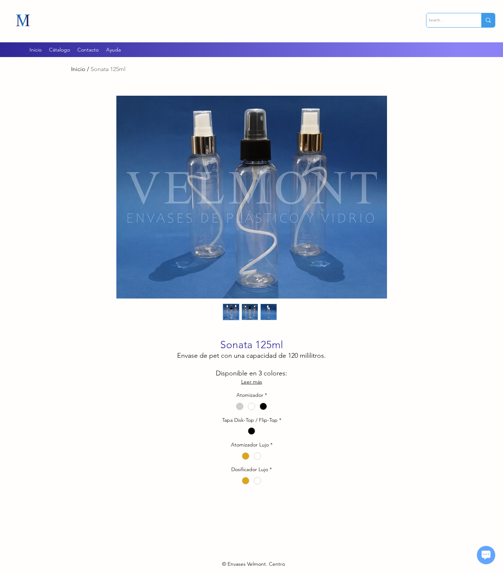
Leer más (251, 381)
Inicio (78, 69)
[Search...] (488, 20)
